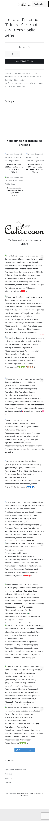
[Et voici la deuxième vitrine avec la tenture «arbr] (24, 356)
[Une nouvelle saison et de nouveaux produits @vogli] (24, 603)
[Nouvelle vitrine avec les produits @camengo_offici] (24, 480)
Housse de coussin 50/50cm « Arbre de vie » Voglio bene (14, 166)
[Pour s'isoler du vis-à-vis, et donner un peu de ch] (24, 644)
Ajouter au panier (24, 61)
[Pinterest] (38, 101)
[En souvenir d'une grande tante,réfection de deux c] (24, 397)
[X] (34, 101)
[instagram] (24, 802)
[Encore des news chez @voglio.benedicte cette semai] (24, 521)
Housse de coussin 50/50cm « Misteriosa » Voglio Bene (14, 190)
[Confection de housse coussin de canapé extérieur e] (24, 726)
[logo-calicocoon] (24, 2)
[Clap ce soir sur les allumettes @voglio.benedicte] (24, 439)
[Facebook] (30, 101)
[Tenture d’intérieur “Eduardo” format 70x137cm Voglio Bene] (24, 119)
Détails (10, 160)
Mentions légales (22, 793)
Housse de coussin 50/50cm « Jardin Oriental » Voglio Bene (35, 166)
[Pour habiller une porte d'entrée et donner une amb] (24, 274)
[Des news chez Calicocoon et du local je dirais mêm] (24, 315)
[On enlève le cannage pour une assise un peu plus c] (24, 562)
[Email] (42, 101)
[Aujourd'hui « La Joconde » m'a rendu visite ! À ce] (24, 685)
